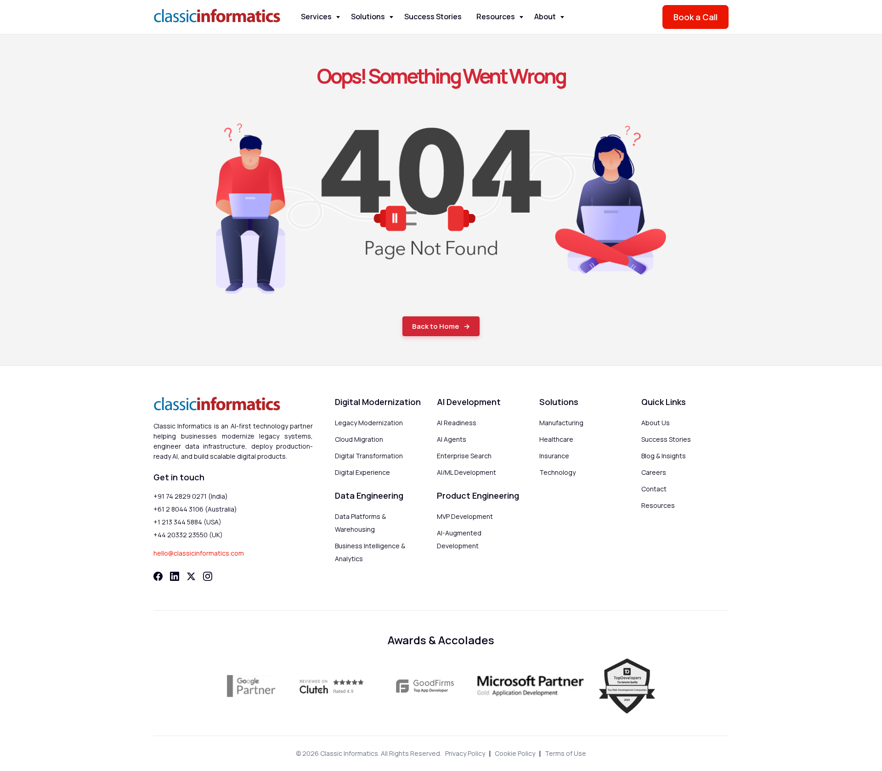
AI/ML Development (466, 472)
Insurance (554, 455)
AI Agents (451, 439)
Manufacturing (561, 422)
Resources (495, 16)
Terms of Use (565, 753)
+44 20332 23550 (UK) (188, 534)
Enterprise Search (464, 455)
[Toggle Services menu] (338, 17)
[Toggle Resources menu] (521, 17)
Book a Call (695, 17)
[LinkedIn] (174, 576)
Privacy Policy (465, 753)
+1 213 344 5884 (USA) (187, 522)
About (545, 16)
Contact (654, 488)
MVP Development (465, 516)
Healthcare (556, 439)
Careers (653, 472)
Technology (557, 472)
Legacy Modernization (369, 422)
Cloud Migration (359, 439)
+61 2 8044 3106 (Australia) (195, 509)
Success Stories (433, 16)
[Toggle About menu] (562, 17)
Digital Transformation (369, 455)
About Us (655, 422)
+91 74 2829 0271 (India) (190, 496)
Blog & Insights (663, 455)
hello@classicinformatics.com (198, 553)
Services (316, 16)
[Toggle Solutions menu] (391, 17)
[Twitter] (191, 576)
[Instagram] (207, 576)
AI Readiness (456, 422)
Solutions (368, 16)
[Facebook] (158, 576)
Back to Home (435, 326)
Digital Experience (362, 472)
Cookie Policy (515, 753)
